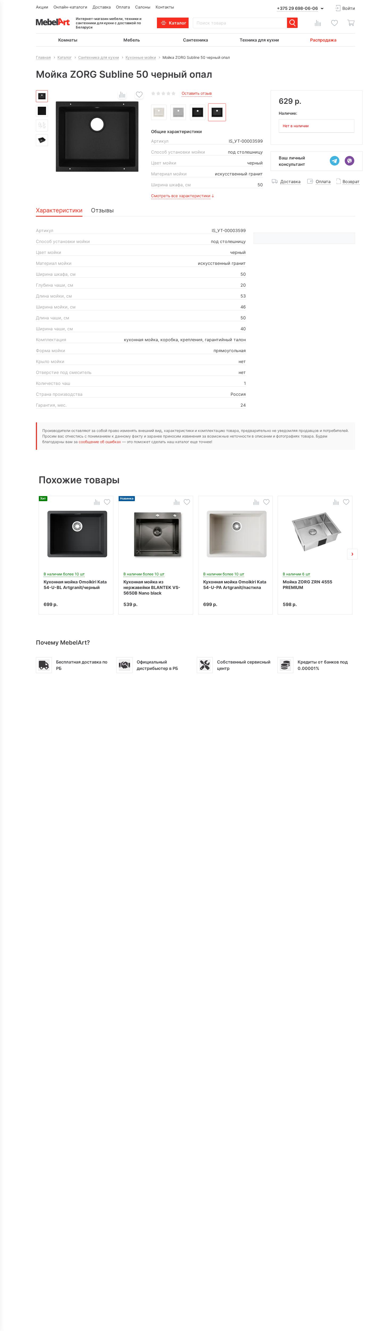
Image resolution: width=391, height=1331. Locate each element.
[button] (38, 554)
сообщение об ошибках (100, 441)
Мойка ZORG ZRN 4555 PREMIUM (307, 584)
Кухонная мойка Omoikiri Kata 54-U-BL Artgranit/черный (75, 584)
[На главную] (53, 21)
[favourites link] (334, 23)
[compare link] (318, 23)
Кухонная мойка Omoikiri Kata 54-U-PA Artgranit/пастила (234, 584)
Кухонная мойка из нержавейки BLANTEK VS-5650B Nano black (151, 587)
